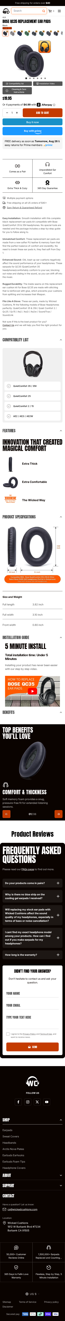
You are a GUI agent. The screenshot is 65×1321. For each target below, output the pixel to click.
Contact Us (8, 325)
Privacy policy (51, 1302)
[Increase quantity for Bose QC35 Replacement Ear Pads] (17, 113)
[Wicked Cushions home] (6, 11)
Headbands (9, 1142)
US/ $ (33, 1294)
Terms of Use (46, 1034)
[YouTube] (46, 1102)
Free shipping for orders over (32, 3)
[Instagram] (27, 1102)
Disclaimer (8, 1306)
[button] (26, 78)
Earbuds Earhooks (13, 1155)
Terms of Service (27, 1302)
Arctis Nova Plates (13, 1149)
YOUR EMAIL (12, 1001)
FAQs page (27, 869)
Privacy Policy (29, 1034)
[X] (37, 1102)
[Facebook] (18, 1102)
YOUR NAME (12, 989)
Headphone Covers (14, 1167)
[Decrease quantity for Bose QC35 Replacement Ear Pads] (7, 113)
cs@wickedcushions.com (22, 1209)
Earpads (7, 1130)
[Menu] (59, 11)
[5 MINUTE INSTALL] (32, 691)
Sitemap (7, 1302)
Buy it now (32, 122)
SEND (34, 1047)
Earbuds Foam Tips (14, 1161)
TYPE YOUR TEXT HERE (17, 1013)
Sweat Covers (11, 1136)
